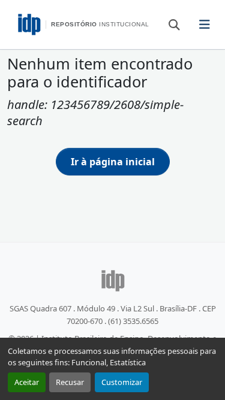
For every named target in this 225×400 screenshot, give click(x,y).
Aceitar (26, 382)
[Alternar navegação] (204, 25)
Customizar (121, 382)
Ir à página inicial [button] (113, 161)
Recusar (70, 382)
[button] (168, 24)
